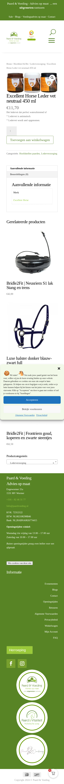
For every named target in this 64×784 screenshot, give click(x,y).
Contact (51, 17)
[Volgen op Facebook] (10, 663)
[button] (59, 368)
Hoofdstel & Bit (21, 64)
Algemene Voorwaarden (25, 415)
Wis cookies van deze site (19, 563)
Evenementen (51, 584)
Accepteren (32, 399)
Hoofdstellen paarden (29, 153)
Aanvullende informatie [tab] (22, 168)
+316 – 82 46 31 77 (16, 499)
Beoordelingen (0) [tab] (19, 174)
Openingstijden (50, 601)
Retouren (53, 608)
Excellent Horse (21, 200)
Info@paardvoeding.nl (17, 506)
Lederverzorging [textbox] (31, 463)
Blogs (17, 17)
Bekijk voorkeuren (32, 409)
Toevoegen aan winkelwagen (30, 140)
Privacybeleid (41, 415)
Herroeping (17, 650)
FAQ (55, 638)
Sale (11, 17)
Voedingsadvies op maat (34, 17)
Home (9, 64)
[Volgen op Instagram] (22, 663)
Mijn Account (51, 631)
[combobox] (32, 461)
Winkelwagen (51, 626)
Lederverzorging (37, 64)
